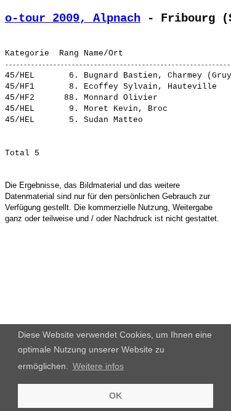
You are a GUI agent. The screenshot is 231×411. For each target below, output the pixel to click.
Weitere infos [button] (98, 366)
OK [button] (115, 396)
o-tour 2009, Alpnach (72, 18)
